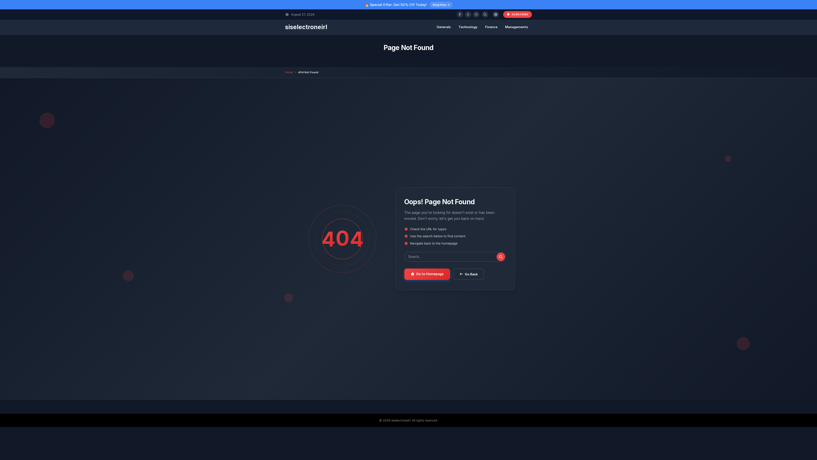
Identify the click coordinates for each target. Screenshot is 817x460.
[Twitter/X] (468, 14)
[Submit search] (501, 257)
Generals (444, 27)
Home (289, 72)
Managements (516, 27)
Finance (491, 27)
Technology (467, 27)
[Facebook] (460, 14)
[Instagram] (476, 14)
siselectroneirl (306, 27)
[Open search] (485, 14)
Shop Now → (441, 4)
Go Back (471, 274)
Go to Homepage (430, 274)
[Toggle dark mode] (496, 14)
